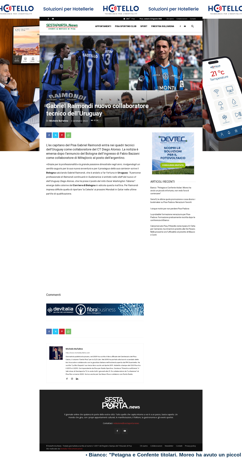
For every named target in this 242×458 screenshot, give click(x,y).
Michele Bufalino (58, 120)
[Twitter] (55, 135)
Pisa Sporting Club (125, 26)
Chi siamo (170, 19)
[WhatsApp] (68, 135)
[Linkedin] (78, 379)
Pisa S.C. (62, 99)
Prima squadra (71, 99)
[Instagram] (73, 379)
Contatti (193, 19)
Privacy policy (190, 446)
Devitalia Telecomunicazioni (71, 449)
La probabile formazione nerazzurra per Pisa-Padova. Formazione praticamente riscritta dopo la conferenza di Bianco (172, 217)
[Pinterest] (62, 135)
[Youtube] (53, 19)
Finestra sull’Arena (162, 26)
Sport (143, 26)
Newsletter (169, 446)
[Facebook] (48, 19)
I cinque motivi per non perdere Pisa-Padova (169, 209)
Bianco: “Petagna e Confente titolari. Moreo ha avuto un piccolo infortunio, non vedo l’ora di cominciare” (170, 191)
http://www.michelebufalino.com (78, 353)
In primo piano (52, 99)
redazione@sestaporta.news (126, 423)
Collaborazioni (181, 19)
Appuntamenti (103, 26)
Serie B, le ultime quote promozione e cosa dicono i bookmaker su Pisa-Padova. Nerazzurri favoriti (172, 200)
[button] (192, 26)
